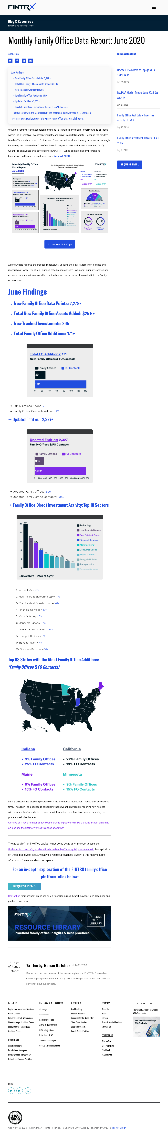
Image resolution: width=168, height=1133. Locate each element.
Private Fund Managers (17, 1050)
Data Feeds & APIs (46, 1035)
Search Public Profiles (80, 1031)
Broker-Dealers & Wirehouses (20, 1017)
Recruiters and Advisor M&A (19, 1054)
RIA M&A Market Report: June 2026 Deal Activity (138, 94)
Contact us (14, 895)
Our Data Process (15, 1031)
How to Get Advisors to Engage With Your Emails (136, 72)
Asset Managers (15, 1045)
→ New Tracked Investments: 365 (28, 89)
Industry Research (78, 1013)
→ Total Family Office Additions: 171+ (29, 95)
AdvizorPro (106, 1041)
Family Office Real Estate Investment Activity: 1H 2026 (136, 117)
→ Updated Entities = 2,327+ (26, 101)
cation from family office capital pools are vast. (68, 849)
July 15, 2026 (122, 149)
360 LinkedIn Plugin (47, 1040)
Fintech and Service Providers (20, 1058)
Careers (105, 1017)
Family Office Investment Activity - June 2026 (138, 140)
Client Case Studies (79, 1022)
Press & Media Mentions (112, 1022)
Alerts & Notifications (48, 1024)
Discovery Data (108, 1045)
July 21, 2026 (122, 104)
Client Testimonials (78, 1026)
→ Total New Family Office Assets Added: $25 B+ (35, 84)
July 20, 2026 (123, 127)
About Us (105, 1008)
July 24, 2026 (123, 81)
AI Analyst (43, 1009)
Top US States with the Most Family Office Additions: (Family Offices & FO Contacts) (51, 112)
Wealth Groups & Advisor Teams (21, 1022)
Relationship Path (46, 1019)
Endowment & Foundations (19, 1026)
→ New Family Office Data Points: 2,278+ (31, 78)
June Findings (17, 72)
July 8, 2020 (13, 53)
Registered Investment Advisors (21, 1008)
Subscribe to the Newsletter (82, 1017)
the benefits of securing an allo (25, 849)
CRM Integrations (46, 1030)
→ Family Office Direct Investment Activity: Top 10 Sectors (40, 107)
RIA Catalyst (107, 1054)
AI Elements (44, 1014)
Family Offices (14, 1013)
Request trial (130, 164)
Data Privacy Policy (119, 1127)
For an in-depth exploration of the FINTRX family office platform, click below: (48, 118)
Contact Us (106, 1026)
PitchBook (106, 1050)
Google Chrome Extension (49, 1045)
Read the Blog (76, 1008)
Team (104, 1013)
